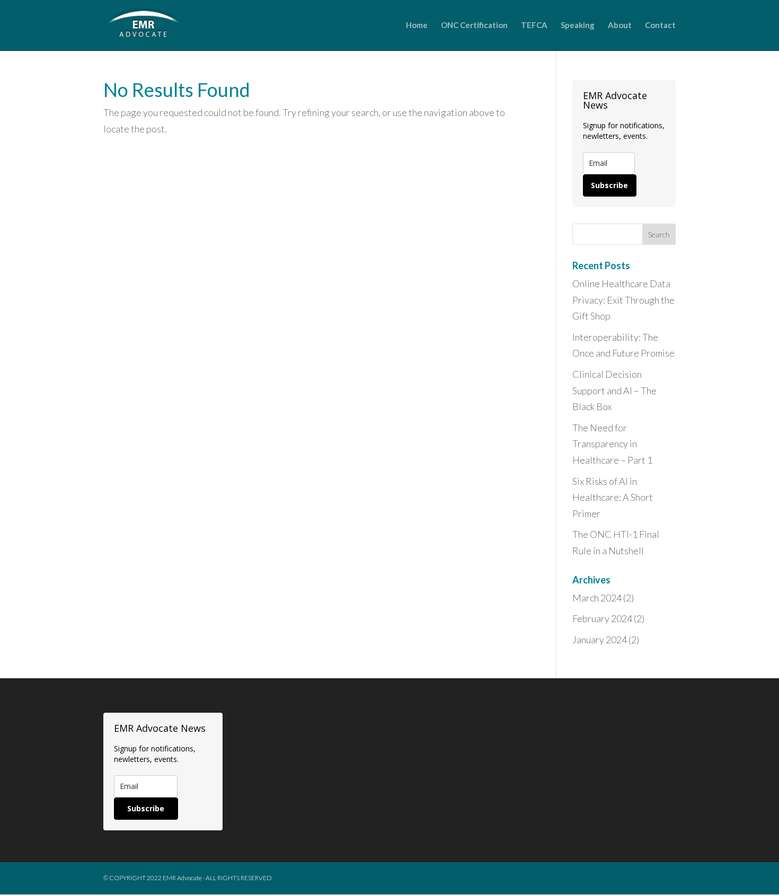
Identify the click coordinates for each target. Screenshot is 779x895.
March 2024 (597, 598)
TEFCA (534, 25)
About (620, 25)
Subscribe (609, 185)
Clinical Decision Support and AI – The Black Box (614, 390)
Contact (660, 25)
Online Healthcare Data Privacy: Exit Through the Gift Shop (623, 300)
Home (417, 25)
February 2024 (602, 618)
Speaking (578, 25)
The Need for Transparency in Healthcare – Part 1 (612, 444)
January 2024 (599, 639)
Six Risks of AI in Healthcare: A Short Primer (612, 497)
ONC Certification (474, 25)
